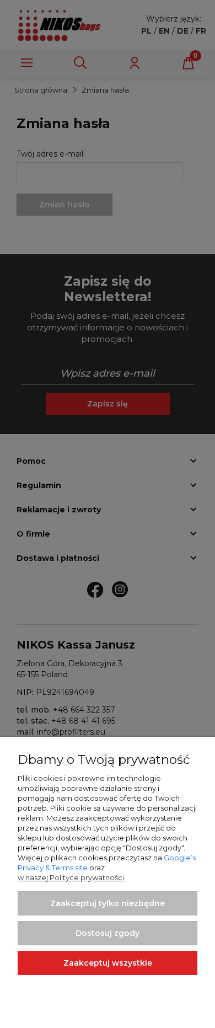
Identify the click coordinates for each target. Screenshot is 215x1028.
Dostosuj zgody (107, 933)
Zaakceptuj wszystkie (107, 963)
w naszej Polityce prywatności (71, 877)
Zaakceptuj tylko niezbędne (107, 903)
